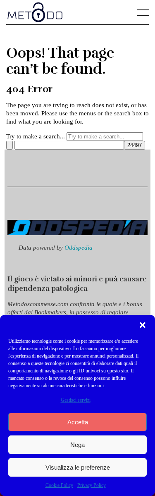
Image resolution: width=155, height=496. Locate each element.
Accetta (77, 422)
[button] (142, 325)
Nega (77, 444)
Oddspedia (78, 247)
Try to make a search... (35, 136)
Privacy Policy (91, 485)
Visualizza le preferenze (77, 467)
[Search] (9, 145)
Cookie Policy (59, 485)
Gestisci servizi (76, 400)
